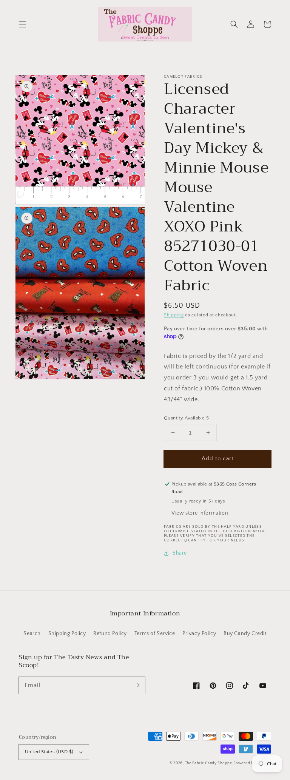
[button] (22, 24)
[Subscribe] (136, 685)
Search (32, 633)
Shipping (174, 315)
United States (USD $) (49, 751)
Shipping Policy (67, 633)
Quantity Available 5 (186, 418)
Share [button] (180, 553)
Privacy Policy (199, 633)
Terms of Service (154, 633)
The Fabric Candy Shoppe (208, 763)
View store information (199, 513)
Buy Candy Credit (245, 633)
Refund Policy (110, 633)
